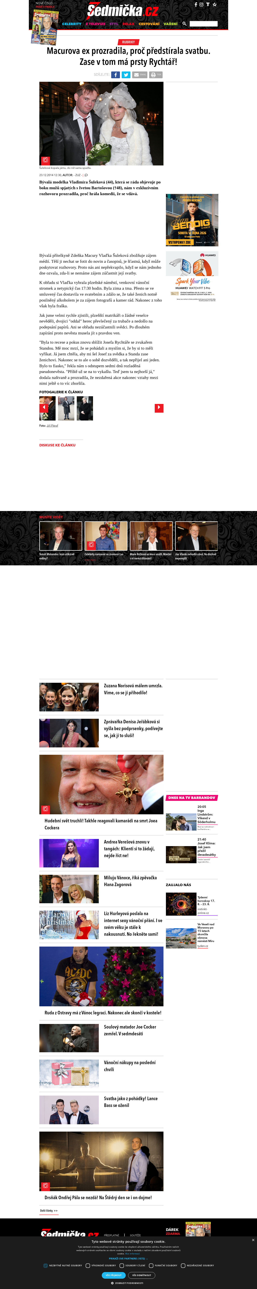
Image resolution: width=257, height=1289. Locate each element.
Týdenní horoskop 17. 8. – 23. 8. (206, 901)
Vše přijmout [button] (114, 1275)
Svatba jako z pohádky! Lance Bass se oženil (131, 1102)
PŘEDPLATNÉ (111, 1235)
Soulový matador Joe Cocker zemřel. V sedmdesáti (130, 1031)
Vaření (170, 24)
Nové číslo (45, 5)
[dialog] (128, 1262)
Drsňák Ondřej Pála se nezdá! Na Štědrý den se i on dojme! (98, 1198)
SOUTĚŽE (135, 1235)
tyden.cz (203, 946)
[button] (128, 1258)
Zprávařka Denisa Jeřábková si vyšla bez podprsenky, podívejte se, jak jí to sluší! (133, 729)
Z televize (95, 24)
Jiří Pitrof (52, 426)
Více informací (132, 1253)
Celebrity (71, 24)
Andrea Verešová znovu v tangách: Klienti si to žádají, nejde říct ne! (129, 849)
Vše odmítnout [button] (141, 1275)
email (143, 75)
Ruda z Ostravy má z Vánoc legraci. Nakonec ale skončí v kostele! (103, 1013)
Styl (113, 24)
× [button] (253, 1240)
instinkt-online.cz (203, 911)
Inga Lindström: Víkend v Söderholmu (206, 814)
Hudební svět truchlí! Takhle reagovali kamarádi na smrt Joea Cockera (101, 824)
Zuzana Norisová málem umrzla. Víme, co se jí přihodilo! (133, 689)
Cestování (149, 24)
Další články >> (49, 1211)
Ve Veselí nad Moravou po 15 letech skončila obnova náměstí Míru (206, 933)
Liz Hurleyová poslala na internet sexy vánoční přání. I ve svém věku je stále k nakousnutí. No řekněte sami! (133, 924)
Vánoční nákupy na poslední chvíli (130, 1066)
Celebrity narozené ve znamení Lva (104, 554)
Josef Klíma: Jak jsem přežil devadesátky (207, 847)
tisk (158, 75)
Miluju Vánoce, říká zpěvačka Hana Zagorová (130, 881)
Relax (128, 24)
